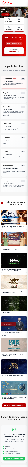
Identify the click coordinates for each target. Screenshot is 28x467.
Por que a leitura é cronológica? (14, 43)
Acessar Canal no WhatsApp (15, 458)
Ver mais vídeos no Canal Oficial (15, 405)
